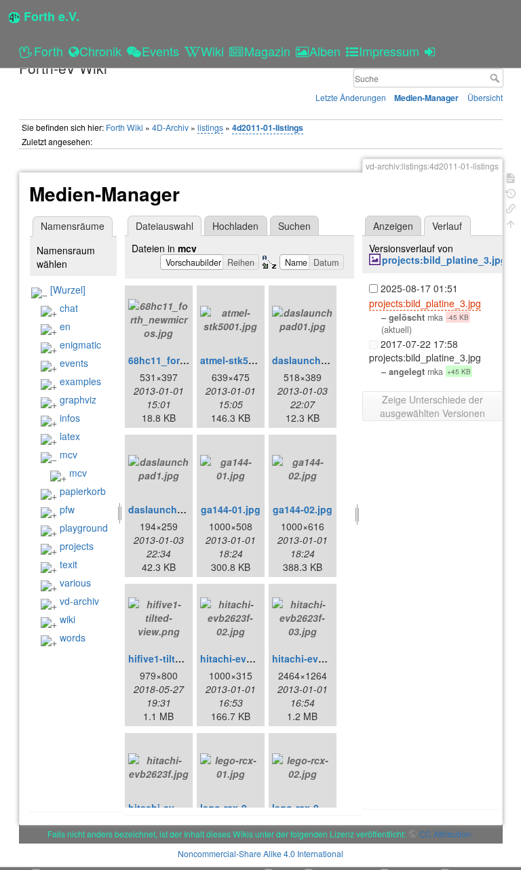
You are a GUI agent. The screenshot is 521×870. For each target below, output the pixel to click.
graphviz (78, 399)
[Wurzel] (67, 289)
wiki (67, 619)
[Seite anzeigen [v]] (511, 176)
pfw (67, 509)
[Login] (432, 51)
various (75, 582)
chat (69, 308)
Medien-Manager (426, 98)
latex (70, 436)
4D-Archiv (170, 127)
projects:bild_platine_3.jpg (444, 259)
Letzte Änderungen (350, 97)
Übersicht (485, 97)
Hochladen (235, 226)
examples (80, 381)
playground (84, 527)
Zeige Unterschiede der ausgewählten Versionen (432, 406)
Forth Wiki (124, 127)
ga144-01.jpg (230, 509)
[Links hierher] (511, 207)
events (74, 363)
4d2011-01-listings (267, 127)
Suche (496, 78)
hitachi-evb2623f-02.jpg (254, 658)
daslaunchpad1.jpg (173, 509)
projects (77, 546)
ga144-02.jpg (302, 509)
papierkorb (83, 491)
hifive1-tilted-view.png (180, 658)
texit (68, 564)
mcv (68, 454)
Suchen (294, 226)
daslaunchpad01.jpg (319, 360)
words (72, 637)
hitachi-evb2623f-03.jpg (326, 658)
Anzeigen (393, 226)
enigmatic (80, 344)
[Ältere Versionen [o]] (511, 192)
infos (70, 417)
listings (210, 127)
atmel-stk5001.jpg (241, 360)
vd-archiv (79, 601)
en (65, 326)
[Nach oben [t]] (511, 223)
